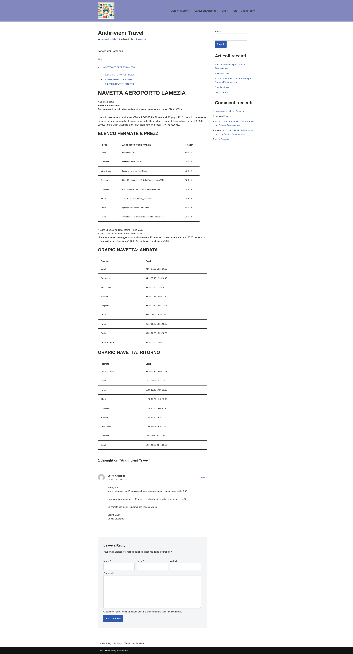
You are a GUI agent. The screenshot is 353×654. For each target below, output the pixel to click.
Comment (108, 573)
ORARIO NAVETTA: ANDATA (119, 79)
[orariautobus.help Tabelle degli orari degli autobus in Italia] (106, 10)
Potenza (240, 111)
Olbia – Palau (221, 92)
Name (107, 561)
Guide (225, 11)
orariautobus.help (108, 39)
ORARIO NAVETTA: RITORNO (120, 84)
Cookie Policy (248, 11)
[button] (189, 10)
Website (174, 561)
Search (218, 31)
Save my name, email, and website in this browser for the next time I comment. (144, 612)
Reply (203, 478)
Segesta (225, 139)
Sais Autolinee (222, 87)
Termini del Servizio (134, 643)
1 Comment (141, 39)
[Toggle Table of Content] (100, 59)
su (216, 121)
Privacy (118, 643)
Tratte (234, 11)
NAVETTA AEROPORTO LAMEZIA (119, 67)
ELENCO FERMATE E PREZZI (120, 75)
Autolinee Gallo (222, 73)
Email (140, 561)
